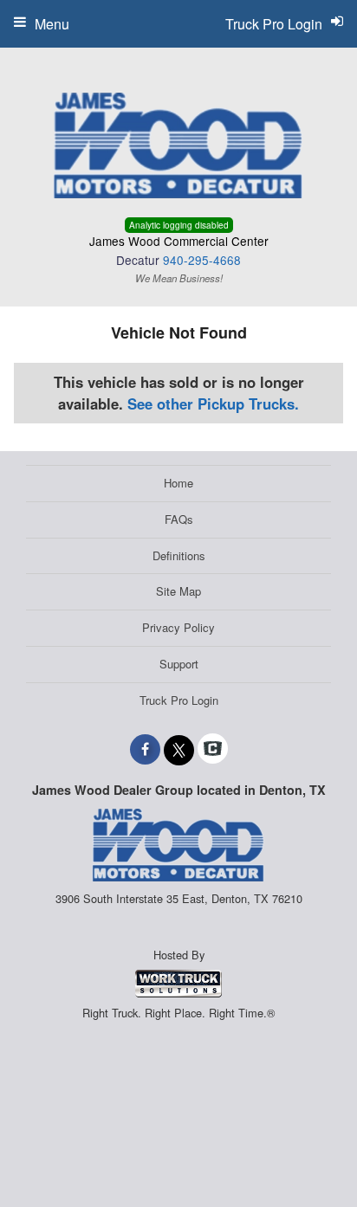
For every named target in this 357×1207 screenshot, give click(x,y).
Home (178, 482)
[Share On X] (179, 749)
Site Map (178, 591)
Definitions (179, 555)
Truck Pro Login (179, 700)
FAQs (179, 519)
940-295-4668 (202, 259)
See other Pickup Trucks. (213, 403)
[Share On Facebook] (145, 749)
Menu (52, 24)
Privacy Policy (178, 627)
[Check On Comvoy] (213, 749)
